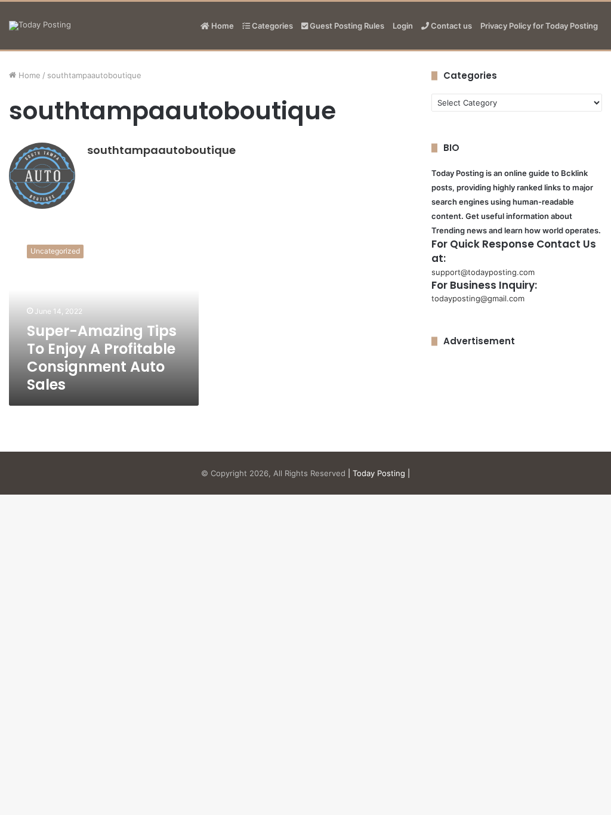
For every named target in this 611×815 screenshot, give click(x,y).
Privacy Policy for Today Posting (539, 25)
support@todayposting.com (483, 272)
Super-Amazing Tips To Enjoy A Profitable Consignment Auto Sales (102, 357)
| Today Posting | (379, 473)
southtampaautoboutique (161, 150)
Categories (271, 25)
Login (403, 25)
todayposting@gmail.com (477, 298)
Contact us (450, 25)
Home (221, 25)
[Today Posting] (40, 25)
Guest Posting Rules (346, 25)
